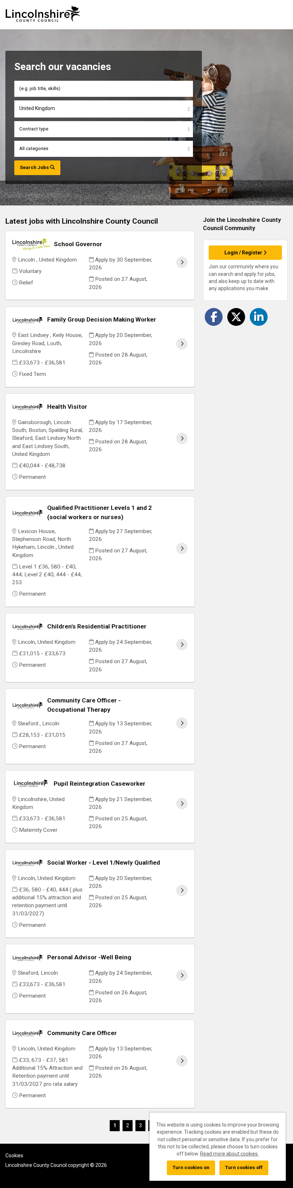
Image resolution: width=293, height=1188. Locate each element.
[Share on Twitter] (236, 317)
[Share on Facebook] (214, 317)
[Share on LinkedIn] (259, 317)
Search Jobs (35, 167)
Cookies (14, 1155)
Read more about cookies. (229, 1154)
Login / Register (243, 252)
